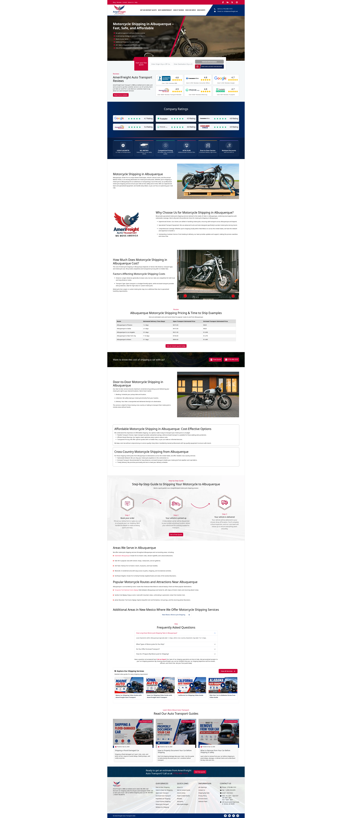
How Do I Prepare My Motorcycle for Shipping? (152, 654)
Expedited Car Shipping (163, 798)
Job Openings (202, 787)
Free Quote (217, 360)
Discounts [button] (201, 10)
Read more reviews (120, 95)
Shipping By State (203, 793)
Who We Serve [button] (190, 10)
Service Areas (181, 793)
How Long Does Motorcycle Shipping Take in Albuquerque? (156, 633)
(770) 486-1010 (227, 9)
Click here (230, 793)
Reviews (119, 2)
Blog (114, 2)
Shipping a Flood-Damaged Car (127, 750)
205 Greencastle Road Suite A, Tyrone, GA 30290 (230, 803)
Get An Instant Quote (148, 10)
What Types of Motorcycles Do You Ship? (150, 644)
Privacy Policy (202, 796)
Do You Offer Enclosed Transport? (148, 649)
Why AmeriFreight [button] (165, 10)
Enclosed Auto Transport (163, 796)
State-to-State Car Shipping (164, 790)
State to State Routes (183, 796)
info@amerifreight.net (231, 11)
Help (136, 2)
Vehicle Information (209, 62)
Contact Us (201, 790)
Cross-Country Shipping (163, 801)
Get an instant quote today (176, 346)
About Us (131, 2)
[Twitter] (232, 2)
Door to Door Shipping (162, 787)
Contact (124, 2)
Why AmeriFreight (182, 804)
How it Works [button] (178, 10)
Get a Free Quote (176, 535)
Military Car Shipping (162, 807)
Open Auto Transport (162, 793)
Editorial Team (202, 801)
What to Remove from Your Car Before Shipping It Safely (215, 751)
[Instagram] (236, 2)
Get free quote (200, 772)
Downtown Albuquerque (122, 556)
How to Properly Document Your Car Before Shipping (174, 751)
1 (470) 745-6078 (230, 790)
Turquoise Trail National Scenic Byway (126, 590)
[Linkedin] (227, 2)
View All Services (226, 671)
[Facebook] (223, 2)
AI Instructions (203, 798)
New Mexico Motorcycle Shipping (173, 615)
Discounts (180, 801)
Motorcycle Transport (162, 804)
